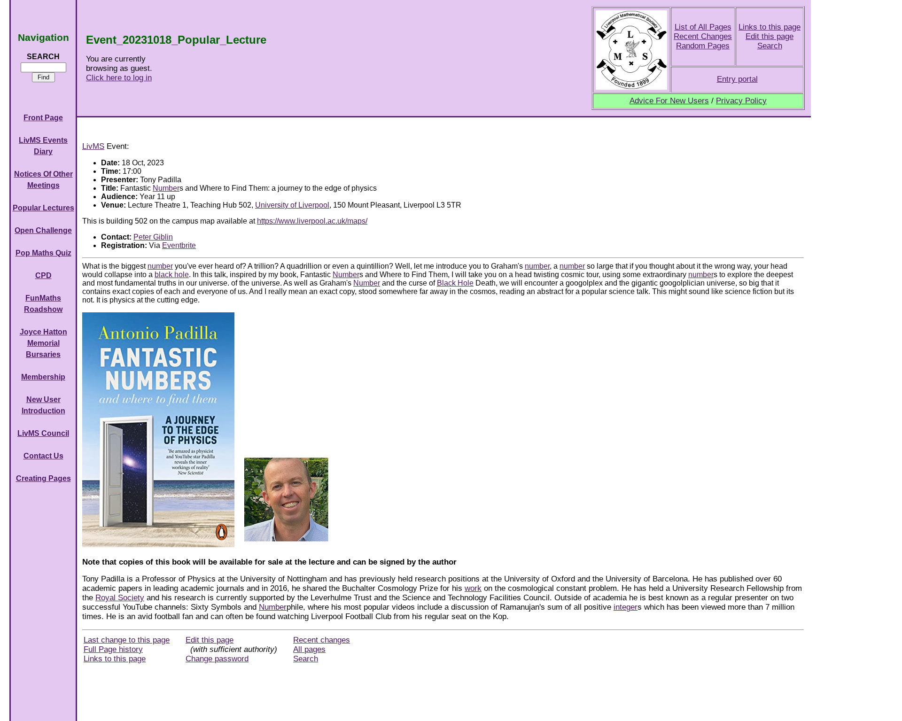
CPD (43, 275)
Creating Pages (43, 478)
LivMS (93, 146)
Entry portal (737, 79)
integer (626, 607)
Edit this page (769, 36)
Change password (217, 658)
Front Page (43, 118)
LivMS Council (43, 433)
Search (769, 45)
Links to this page (770, 27)
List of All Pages (703, 27)
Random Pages (703, 45)
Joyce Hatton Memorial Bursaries (43, 343)
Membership (43, 377)
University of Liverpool (292, 205)
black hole (172, 275)
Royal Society (119, 597)
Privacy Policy (741, 100)
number (160, 266)
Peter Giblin (153, 237)
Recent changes (321, 640)
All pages (309, 649)
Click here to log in (119, 77)
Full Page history (113, 649)
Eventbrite (179, 245)
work (473, 588)
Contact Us (43, 456)
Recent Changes (703, 36)
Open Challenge (43, 230)
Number (166, 188)
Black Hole (455, 283)
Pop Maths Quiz (43, 253)
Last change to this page (127, 640)
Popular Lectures (43, 208)
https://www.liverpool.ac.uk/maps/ (312, 221)
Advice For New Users (669, 100)
